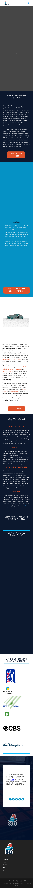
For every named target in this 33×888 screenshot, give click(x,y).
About (4, 862)
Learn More (16, 408)
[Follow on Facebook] (10, 799)
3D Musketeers (15, 883)
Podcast (5, 865)
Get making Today (16, 68)
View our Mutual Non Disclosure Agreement (16, 290)
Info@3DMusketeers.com (16, 794)
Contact (5, 870)
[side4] (16, 326)
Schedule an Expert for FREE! (16, 155)
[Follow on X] (13, 799)
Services (5, 859)
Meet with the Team (16, 524)
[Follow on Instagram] (19, 799)
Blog (4, 867)
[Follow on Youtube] (22, 799)
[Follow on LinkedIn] (16, 799)
